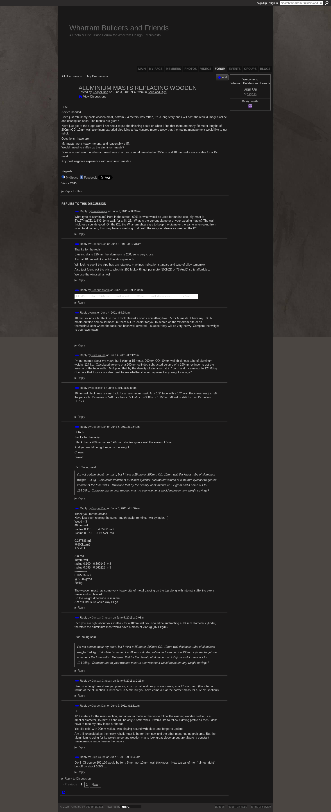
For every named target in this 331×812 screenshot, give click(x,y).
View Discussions (94, 96)
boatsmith (97, 387)
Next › (96, 784)
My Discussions (97, 76)
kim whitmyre (99, 211)
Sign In (273, 3)
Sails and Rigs (157, 92)
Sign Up (262, 3)
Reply (80, 234)
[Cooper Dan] (68, 97)
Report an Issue (237, 806)
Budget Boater (94, 806)
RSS (64, 792)
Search (327, 3)
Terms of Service (261, 806)
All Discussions (71, 76)
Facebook (90, 177)
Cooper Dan (100, 92)
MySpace (72, 177)
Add (224, 77)
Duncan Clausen (101, 617)
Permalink (77, 211)
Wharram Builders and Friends (119, 28)
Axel (94, 312)
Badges (219, 806)
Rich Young (98, 355)
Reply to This (71, 191)
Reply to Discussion (76, 778)
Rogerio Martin (100, 290)
